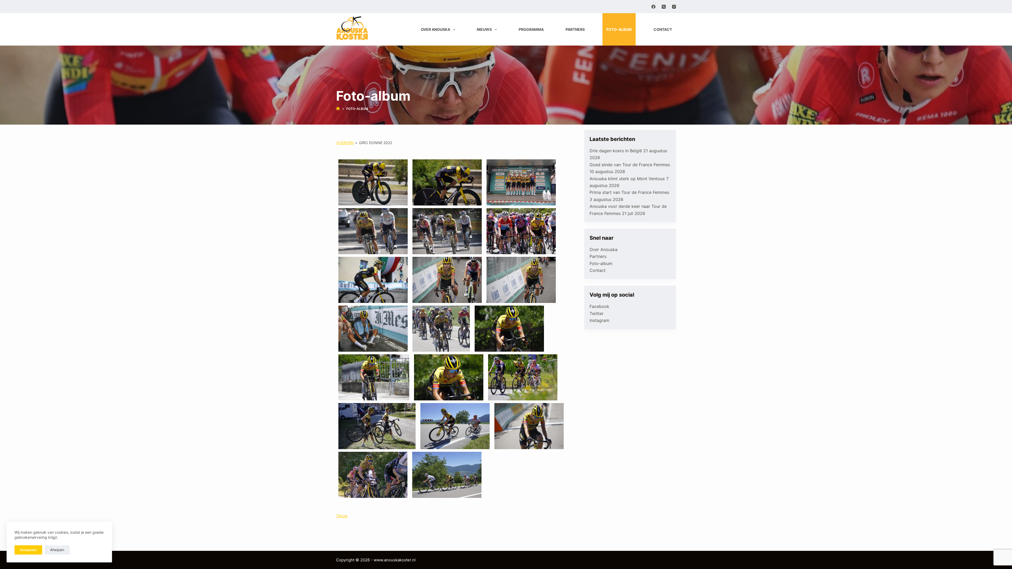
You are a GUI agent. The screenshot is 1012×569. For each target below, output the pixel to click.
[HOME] (338, 109)
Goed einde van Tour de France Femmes (630, 164)
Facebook (599, 306)
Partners (575, 29)
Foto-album (619, 29)
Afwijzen (57, 550)
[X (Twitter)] (664, 7)
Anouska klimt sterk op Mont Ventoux (627, 178)
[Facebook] (653, 7)
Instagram (599, 320)
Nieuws (484, 29)
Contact (663, 29)
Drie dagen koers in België (616, 150)
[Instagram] (674, 7)
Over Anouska (435, 29)
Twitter (597, 313)
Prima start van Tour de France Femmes (629, 192)
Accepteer (28, 550)
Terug (341, 515)
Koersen (345, 142)
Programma (531, 29)
